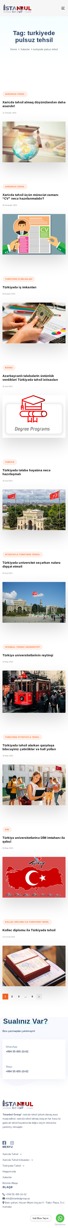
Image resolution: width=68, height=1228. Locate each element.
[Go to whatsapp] (60, 1218)
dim (7, 830)
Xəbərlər (7, 1177)
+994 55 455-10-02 (17, 1051)
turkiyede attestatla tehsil (22, 737)
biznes (9, 368)
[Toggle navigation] (54, 8)
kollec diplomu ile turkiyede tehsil (27, 922)
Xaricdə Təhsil (10, 1154)
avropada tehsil (15, 94)
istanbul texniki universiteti (22, 647)
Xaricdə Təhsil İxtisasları (16, 1159)
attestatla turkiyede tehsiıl (22, 554)
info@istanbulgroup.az (18, 1198)
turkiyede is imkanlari (18, 279)
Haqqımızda (9, 1171)
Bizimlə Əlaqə (10, 1183)
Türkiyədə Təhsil (11, 1165)
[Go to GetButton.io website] (60, 1225)
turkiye (9, 462)
